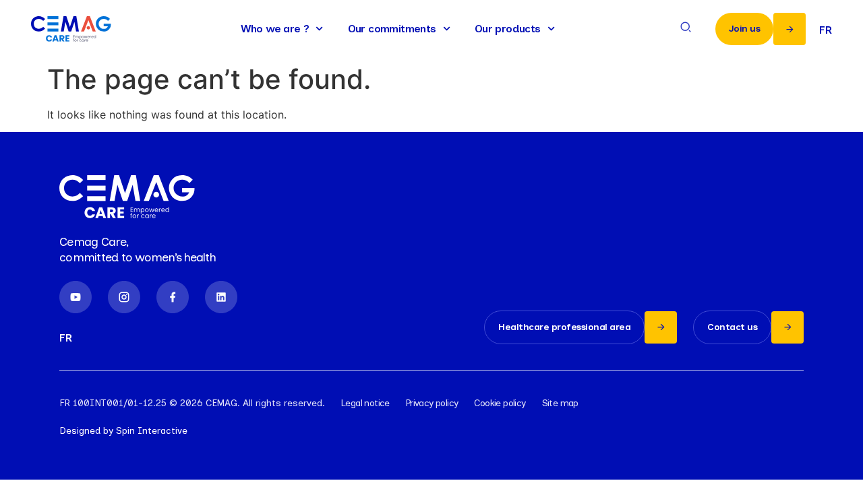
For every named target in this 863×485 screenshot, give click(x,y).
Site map (560, 403)
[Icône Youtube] (75, 297)
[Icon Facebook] (172, 297)
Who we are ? (275, 28)
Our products (508, 28)
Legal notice (365, 403)
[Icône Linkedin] (221, 297)
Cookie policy (499, 403)
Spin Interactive (151, 431)
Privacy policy (432, 403)
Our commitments (392, 28)
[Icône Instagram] (124, 297)
